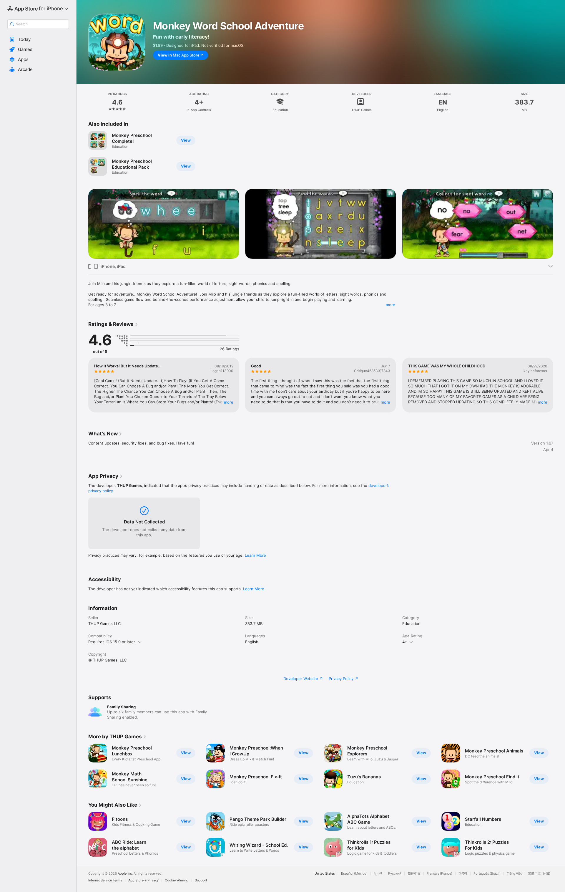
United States (325, 873)
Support (201, 880)
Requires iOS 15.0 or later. (112, 641)
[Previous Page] (82, 224)
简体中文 (414, 873)
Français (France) (439, 873)
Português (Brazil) (487, 873)
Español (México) (354, 873)
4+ (404, 641)
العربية (378, 873)
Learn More (255, 555)
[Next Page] (559, 224)
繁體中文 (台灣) (539, 873)
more (390, 304)
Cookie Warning (177, 880)
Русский (394, 873)
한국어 (462, 873)
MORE (228, 402)
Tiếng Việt (514, 873)
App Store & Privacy (143, 880)
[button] (38, 39)
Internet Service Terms (105, 880)
